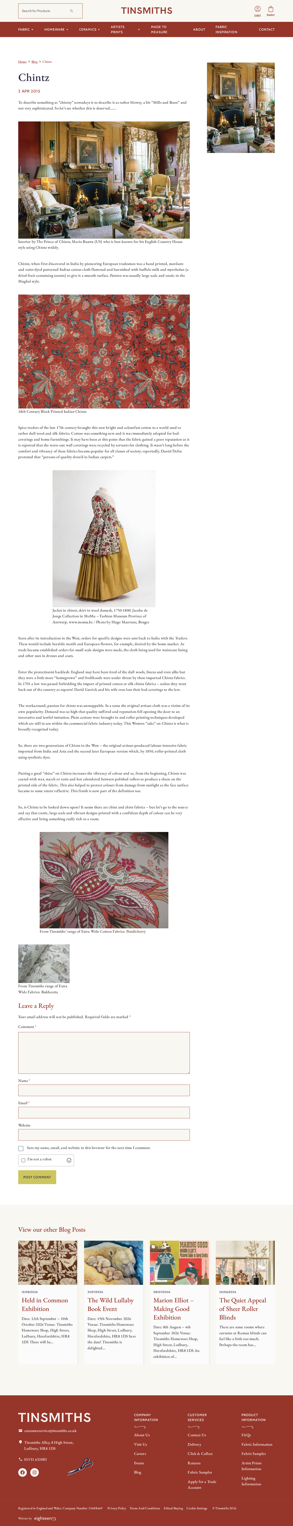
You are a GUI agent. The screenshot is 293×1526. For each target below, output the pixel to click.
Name (24, 1080)
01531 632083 (35, 1459)
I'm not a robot (39, 1159)
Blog (35, 61)
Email (24, 1102)
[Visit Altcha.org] (69, 1160)
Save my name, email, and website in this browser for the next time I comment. (89, 1147)
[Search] (71, 11)
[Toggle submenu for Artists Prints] (139, 29)
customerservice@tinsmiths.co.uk (50, 1430)
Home (22, 61)
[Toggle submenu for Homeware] (67, 29)
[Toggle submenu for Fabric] (32, 29)
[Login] (258, 11)
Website (24, 1125)
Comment (27, 1026)
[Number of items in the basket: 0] (271, 11)
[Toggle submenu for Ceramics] (99, 29)
